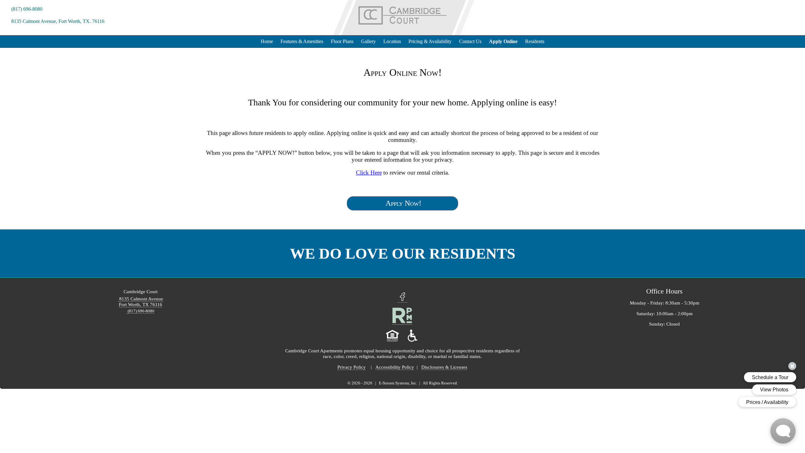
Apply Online (503, 41)
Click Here (369, 172)
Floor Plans (342, 41)
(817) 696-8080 (26, 9)
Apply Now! (402, 203)
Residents (534, 41)
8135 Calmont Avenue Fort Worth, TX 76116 (140, 301)
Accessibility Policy (394, 367)
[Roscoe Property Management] (402, 322)
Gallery (368, 41)
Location (392, 41)
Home (267, 41)
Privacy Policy (351, 367)
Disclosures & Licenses (444, 367)
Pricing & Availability (430, 41)
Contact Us (470, 41)
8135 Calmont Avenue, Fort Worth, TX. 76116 (57, 21)
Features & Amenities (301, 41)
